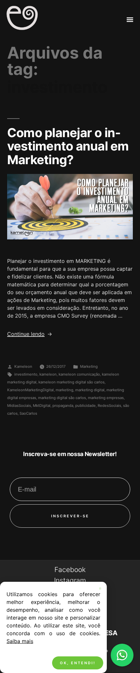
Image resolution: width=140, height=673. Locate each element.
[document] (70, 336)
